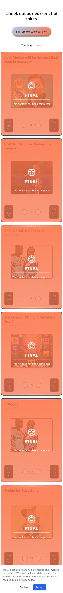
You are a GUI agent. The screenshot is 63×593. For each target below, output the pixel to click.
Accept (39, 587)
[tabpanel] (31, 310)
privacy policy (26, 579)
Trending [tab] (27, 45)
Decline (24, 587)
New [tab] (38, 45)
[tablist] (31, 45)
